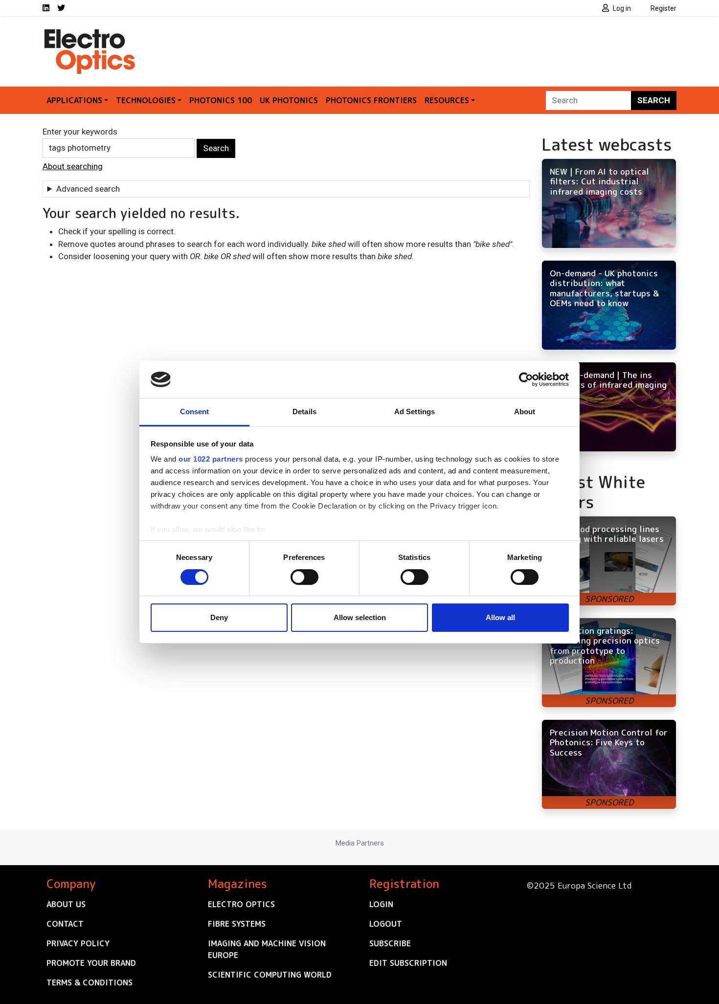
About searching (73, 166)
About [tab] (525, 411)
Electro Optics (241, 904)
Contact (65, 923)
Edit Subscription (408, 963)
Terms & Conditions (89, 982)
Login (381, 904)
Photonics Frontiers (371, 100)
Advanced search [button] (88, 189)
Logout (385, 923)
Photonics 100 (220, 100)
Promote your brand (91, 963)
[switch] (304, 577)
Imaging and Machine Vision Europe (267, 949)
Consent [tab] (194, 411)
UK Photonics (289, 100)
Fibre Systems (237, 923)
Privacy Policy (78, 943)
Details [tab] (304, 411)
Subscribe (390, 943)
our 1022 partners (211, 459)
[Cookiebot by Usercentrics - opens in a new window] (526, 379)
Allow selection (360, 617)
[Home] (90, 33)
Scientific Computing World (270, 974)
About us (66, 904)
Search (653, 100)
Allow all (500, 617)
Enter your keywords (80, 131)
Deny (219, 617)
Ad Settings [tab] (414, 411)
